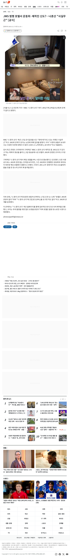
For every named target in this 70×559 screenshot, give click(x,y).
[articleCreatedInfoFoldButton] (22, 26)
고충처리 (51, 538)
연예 (4, 12)
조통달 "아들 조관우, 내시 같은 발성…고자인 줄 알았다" (22, 281)
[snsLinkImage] (56, 554)
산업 (8, 519)
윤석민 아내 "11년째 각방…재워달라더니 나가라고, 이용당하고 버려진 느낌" (17, 413)
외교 (26, 514)
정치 (8, 509)
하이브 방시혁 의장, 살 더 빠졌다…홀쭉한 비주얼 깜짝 (21, 283)
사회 (26, 509)
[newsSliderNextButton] (65, 399)
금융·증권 (61, 514)
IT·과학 (43, 519)
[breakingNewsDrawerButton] (62, 2)
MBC (14, 227)
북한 (43, 514)
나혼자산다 (7, 227)
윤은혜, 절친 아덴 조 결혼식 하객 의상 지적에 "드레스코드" (23, 289)
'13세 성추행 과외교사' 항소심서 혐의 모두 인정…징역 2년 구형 (49, 405)
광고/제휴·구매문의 (29, 538)
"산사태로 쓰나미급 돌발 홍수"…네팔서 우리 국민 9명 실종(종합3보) (48, 438)
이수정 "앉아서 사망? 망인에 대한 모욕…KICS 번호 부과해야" (17, 421)
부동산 (26, 519)
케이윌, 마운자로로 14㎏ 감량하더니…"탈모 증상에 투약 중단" (24, 291)
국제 (61, 509)
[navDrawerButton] (65, 2)
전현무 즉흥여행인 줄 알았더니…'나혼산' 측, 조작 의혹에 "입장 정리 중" (17, 438)
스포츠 (5, 478)
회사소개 (19, 538)
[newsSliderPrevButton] (60, 399)
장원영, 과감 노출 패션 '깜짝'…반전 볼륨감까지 (19, 286)
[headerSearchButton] (58, 2)
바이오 (61, 519)
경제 (43, 509)
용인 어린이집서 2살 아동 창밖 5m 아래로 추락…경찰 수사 (17, 430)
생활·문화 (9, 523)
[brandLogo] (6, 2)
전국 (8, 514)
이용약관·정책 (42, 538)
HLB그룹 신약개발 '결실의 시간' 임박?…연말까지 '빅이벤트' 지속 (49, 430)
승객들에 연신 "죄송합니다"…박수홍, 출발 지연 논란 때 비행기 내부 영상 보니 (17, 405)
